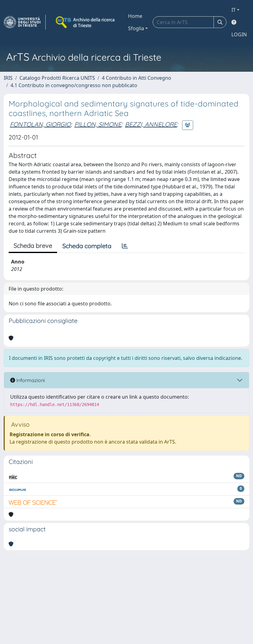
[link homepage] (25, 22)
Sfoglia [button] (136, 28)
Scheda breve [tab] (33, 245)
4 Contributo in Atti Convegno (136, 77)
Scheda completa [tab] (86, 246)
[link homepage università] (86, 22)
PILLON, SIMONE (97, 124)
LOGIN (239, 34)
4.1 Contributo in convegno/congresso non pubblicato (73, 85)
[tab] (125, 245)
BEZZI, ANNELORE (151, 124)
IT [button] (233, 9)
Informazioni (30, 380)
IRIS (8, 77)
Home (135, 16)
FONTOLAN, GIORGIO (40, 124)
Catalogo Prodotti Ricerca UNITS (57, 77)
